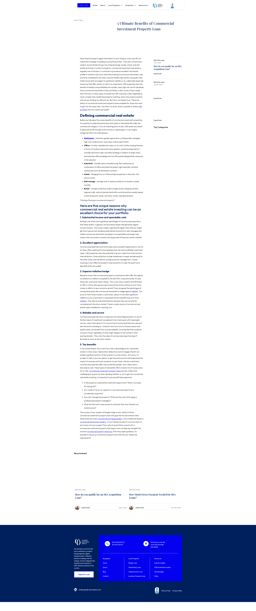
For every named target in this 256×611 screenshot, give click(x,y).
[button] (115, 5)
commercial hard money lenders (93, 422)
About (102, 5)
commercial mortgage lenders (110, 419)
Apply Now (84, 5)
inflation (135, 291)
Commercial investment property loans (105, 371)
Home (95, 5)
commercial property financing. (99, 431)
